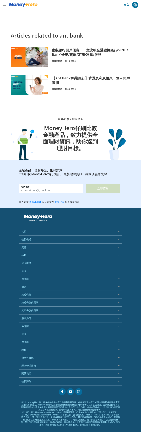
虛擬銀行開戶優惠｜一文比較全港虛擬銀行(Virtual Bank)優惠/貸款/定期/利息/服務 (91, 52)
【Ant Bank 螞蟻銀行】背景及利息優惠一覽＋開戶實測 (91, 80)
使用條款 (84, 424)
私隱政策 (95, 424)
